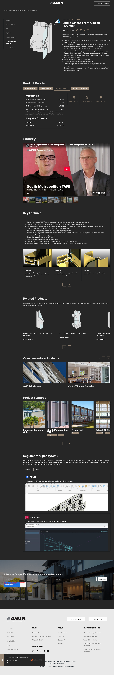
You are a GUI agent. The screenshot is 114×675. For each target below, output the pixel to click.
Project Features (10, 48)
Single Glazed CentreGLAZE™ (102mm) (37, 335)
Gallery (8, 28)
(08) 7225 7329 (13, 660)
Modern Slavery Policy (91, 636)
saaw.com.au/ (13, 663)
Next (69, 284)
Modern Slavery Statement (92, 633)
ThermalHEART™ (37, 640)
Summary (8, 20)
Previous (64, 284)
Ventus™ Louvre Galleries (81, 386)
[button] (102, 4)
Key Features (9, 33)
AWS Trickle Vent (32, 386)
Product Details (10, 24)
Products (11, 10)
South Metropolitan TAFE (57, 431)
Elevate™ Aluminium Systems (41, 636)
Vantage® (35, 633)
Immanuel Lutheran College (33, 431)
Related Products (11, 37)
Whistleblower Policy (90, 640)
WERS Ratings (63, 89)
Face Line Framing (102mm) (72, 334)
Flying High (77, 430)
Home (5, 10)
